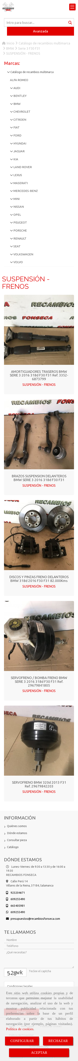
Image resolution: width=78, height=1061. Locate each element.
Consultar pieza (17, 840)
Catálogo (13, 847)
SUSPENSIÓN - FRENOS (39, 384)
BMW (16, 103)
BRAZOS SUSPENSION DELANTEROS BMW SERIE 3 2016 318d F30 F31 (39, 478)
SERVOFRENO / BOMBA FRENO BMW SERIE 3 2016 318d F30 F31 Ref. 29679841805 (39, 681)
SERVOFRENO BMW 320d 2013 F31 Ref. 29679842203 (39, 784)
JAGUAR (19, 151)
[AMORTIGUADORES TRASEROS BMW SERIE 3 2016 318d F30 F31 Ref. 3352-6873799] (39, 329)
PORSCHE (20, 230)
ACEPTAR (39, 1053)
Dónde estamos (17, 833)
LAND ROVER (22, 167)
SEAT (17, 246)
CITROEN (19, 119)
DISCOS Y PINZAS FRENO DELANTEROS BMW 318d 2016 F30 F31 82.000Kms (39, 579)
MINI (16, 199)
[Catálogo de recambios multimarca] (8, 72)
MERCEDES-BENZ (25, 191)
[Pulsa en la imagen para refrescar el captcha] (15, 972)
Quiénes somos (17, 826)
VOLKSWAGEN (23, 254)
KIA (15, 159)
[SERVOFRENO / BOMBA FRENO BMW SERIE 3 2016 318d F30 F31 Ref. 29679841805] (39, 636)
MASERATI (20, 183)
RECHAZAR (58, 1041)
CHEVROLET (21, 111)
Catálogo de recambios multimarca (32, 72)
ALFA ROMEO (19, 80)
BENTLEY (20, 95)
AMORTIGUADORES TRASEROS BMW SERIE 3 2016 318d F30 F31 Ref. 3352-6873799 (39, 375)
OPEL (17, 214)
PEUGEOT (20, 222)
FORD (17, 135)
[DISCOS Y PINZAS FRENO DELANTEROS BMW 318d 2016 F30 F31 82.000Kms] (39, 535)
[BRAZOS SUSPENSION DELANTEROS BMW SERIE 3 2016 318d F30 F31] (39, 434)
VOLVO (18, 262)
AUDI (16, 88)
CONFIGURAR (22, 1041)
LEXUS (17, 175)
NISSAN (18, 206)
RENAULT (19, 238)
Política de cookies (19, 1029)
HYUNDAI (19, 143)
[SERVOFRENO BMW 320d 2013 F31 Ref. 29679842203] (39, 740)
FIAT (16, 127)
